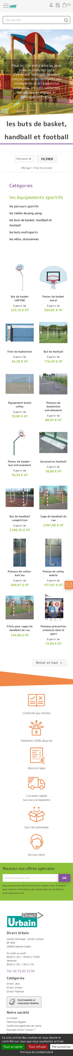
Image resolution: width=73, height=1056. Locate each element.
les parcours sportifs (24, 206)
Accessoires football (53, 461)
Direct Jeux (13, 983)
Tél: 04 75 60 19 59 (21, 971)
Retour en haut (49, 663)
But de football (53, 351)
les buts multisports (23, 232)
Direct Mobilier (15, 991)
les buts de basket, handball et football (30, 223)
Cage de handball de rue (53, 518)
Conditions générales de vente (24, 1025)
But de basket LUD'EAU (20, 298)
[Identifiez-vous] (51, 4)
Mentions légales (16, 1022)
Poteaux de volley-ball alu (20, 573)
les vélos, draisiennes (24, 239)
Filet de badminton (19, 351)
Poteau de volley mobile (53, 573)
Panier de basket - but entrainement (20, 463)
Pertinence (24, 159)
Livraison (12, 1018)
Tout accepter (13, 1047)
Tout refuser (37, 1047)
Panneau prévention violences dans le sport (53, 630)
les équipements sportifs (36, 197)
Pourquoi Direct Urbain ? (21, 1029)
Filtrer (47, 159)
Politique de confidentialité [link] (36, 1052)
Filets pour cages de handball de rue (20, 628)
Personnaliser (61, 1047)
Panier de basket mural (53, 298)
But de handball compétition (20, 518)
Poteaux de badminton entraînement (53, 406)
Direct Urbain (14, 987)
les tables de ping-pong (25, 213)
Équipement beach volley (19, 404)
